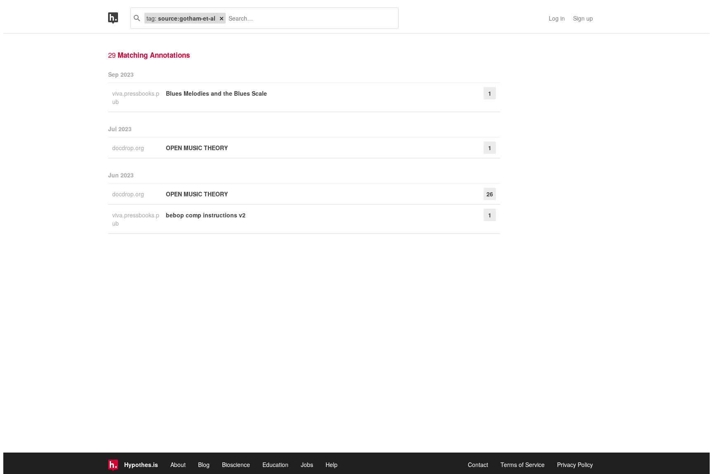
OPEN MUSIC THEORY (197, 148)
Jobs (307, 464)
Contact (478, 464)
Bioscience (236, 464)
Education (275, 464)
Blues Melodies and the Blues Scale (216, 93)
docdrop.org (129, 148)
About (178, 464)
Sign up (583, 18)
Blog (204, 464)
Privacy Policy (575, 464)
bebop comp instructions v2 (206, 215)
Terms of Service (523, 464)
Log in (557, 18)
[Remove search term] (221, 18)
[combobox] (309, 18)
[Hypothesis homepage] (119, 18)
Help (332, 464)
